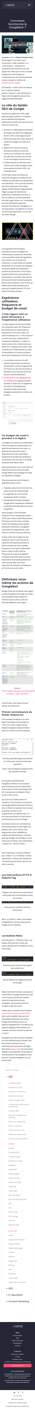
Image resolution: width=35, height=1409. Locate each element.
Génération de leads (15, 1161)
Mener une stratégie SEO (17, 1122)
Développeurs (17, 1343)
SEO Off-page (13, 1216)
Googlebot (12, 1165)
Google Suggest (14, 1174)
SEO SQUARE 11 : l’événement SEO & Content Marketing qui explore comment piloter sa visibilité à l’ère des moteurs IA (17, 1376)
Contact (17, 1356)
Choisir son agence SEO (16, 1100)
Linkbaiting (12, 1187)
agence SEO (16, 1049)
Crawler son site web (15, 1096)
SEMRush (11, 1257)
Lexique (11, 1144)
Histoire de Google (14, 1182)
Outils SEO (12, 1231)
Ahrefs (10, 1235)
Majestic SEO (12, 1261)
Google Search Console (16, 1240)
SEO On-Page (13, 1212)
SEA (9, 1208)
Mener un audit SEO (15, 1126)
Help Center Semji (17, 1340)
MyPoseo (11, 1265)
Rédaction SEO (13, 1225)
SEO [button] (10, 1076)
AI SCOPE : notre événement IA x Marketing (17, 1362)
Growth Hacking (14, 1178)
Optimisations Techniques (17, 1282)
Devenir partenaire (17, 1365)
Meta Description (14, 1195)
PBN (9, 1204)
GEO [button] (10, 1288)
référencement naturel (11, 83)
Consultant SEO (13, 1152)
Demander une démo (17, 1354)
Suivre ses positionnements (18, 1139)
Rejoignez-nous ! (17, 1359)
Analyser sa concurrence (17, 1092)
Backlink (11, 1148)
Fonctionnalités (17, 1335)
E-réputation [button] (15, 1295)
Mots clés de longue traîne (17, 1199)
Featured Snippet (14, 1157)
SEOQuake (12, 1274)
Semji (10, 1269)
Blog (17, 1338)
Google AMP (12, 1169)
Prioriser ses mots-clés (16, 1130)
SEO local (11, 1221)
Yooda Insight (13, 1278)
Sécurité (17, 1345)
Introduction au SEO (15, 1087)
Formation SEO (13, 1111)
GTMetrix (11, 1252)
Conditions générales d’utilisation (17, 1406)
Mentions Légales (17, 1399)
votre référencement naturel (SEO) (16, 1013)
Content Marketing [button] (18, 1301)
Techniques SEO (14, 1083)
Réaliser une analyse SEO (17, 1134)
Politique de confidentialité (17, 1403)
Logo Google (12, 1191)
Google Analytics (14, 1244)
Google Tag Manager (15, 1248)
